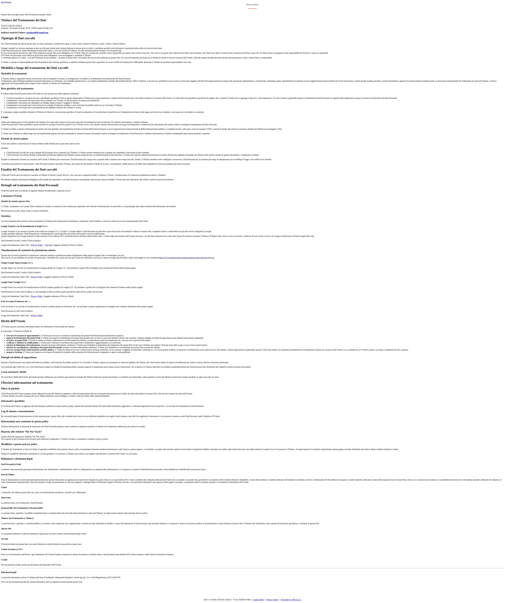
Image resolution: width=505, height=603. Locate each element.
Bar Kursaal (6, 2)
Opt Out (48, 245)
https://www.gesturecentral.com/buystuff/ (176, 258)
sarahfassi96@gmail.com (37, 32)
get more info (198, 258)
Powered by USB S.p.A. (291, 600)
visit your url (209, 258)
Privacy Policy (37, 245)
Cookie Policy (258, 600)
